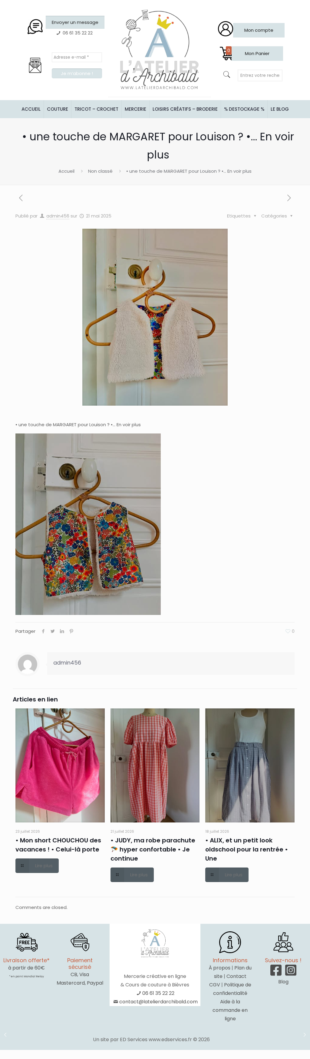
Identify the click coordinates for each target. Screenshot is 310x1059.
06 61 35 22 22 (158, 993)
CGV (214, 984)
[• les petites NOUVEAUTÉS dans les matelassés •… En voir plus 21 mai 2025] (5, 1035)
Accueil (66, 171)
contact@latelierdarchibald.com (158, 1001)
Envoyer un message (75, 22)
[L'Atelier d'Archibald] (159, 50)
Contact (236, 976)
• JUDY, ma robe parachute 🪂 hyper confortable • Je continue (152, 849)
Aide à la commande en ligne (230, 1010)
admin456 (57, 216)
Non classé (100, 171)
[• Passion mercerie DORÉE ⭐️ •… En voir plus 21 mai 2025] (304, 1035)
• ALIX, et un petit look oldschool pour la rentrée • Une (246, 849)
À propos (219, 967)
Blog (283, 981)
